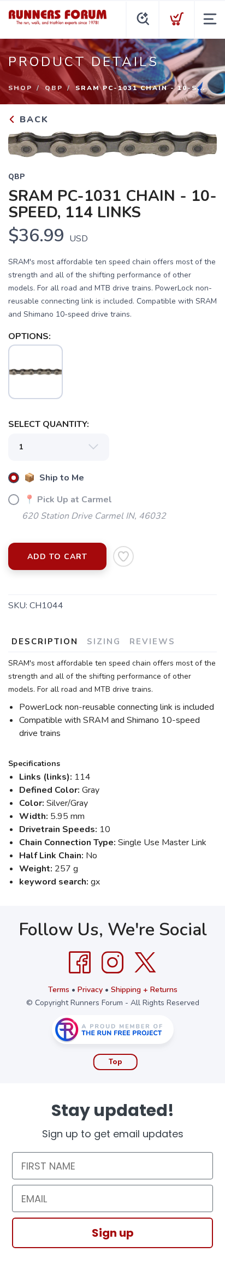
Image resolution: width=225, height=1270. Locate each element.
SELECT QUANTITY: (48, 424)
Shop (20, 88)
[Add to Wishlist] (123, 556)
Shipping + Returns (144, 989)
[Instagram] (112, 962)
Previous (25, 141)
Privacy (90, 989)
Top (115, 1062)
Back (32, 120)
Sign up (113, 1233)
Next (200, 141)
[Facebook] (79, 962)
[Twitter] (145, 962)
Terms (58, 989)
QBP (54, 88)
